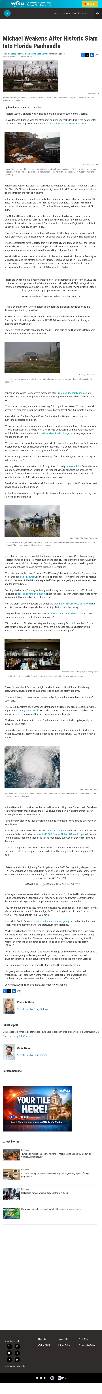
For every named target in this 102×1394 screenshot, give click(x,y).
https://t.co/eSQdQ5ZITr (84, 874)
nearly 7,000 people (29, 710)
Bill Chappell (30, 53)
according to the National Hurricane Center (64, 123)
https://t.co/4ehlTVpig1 (34, 290)
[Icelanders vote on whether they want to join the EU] (11, 1194)
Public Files (83, 1339)
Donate (91, 4)
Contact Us (63, 1339)
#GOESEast (90, 279)
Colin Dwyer (42, 53)
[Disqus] (51, 1294)
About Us (42, 1339)
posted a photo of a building (32, 593)
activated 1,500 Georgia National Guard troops (60, 834)
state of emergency (57, 830)
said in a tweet (27, 576)
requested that (73, 466)
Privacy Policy (64, 1345)
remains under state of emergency (51, 921)
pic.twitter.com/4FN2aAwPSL (51, 878)
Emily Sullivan (17, 53)
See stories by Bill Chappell (18, 1036)
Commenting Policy (87, 1345)
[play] (7, 13)
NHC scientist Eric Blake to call (67, 613)
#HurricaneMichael (61, 279)
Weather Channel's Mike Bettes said (73, 603)
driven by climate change (56, 433)
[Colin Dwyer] (9, 1052)
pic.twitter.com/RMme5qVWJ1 (63, 290)
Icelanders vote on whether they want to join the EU (45, 1193)
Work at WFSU (44, 1345)
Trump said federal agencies (72, 393)
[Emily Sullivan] (9, 1006)
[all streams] (98, 13)
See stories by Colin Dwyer (32, 1055)
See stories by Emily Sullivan (33, 1009)
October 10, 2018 (71, 296)
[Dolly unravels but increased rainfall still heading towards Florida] (11, 1213)
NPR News (25, 1150)
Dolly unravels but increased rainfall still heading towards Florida (51, 1209)
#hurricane (50, 283)
